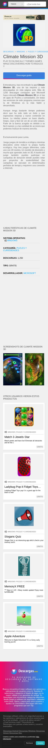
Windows (12, 240)
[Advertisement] (24, 198)
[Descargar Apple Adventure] (24, 616)
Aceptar (40, 743)
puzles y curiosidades (15, 249)
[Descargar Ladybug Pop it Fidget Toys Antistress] (24, 467)
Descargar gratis (24, 75)
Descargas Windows (27, 731)
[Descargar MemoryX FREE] (24, 566)
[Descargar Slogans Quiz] (24, 516)
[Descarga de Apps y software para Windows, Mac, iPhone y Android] (4, 4)
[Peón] (24, 17)
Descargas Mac (15, 733)
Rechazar (29, 743)
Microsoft (30, 273)
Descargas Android (11, 731)
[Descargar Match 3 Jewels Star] (24, 417)
